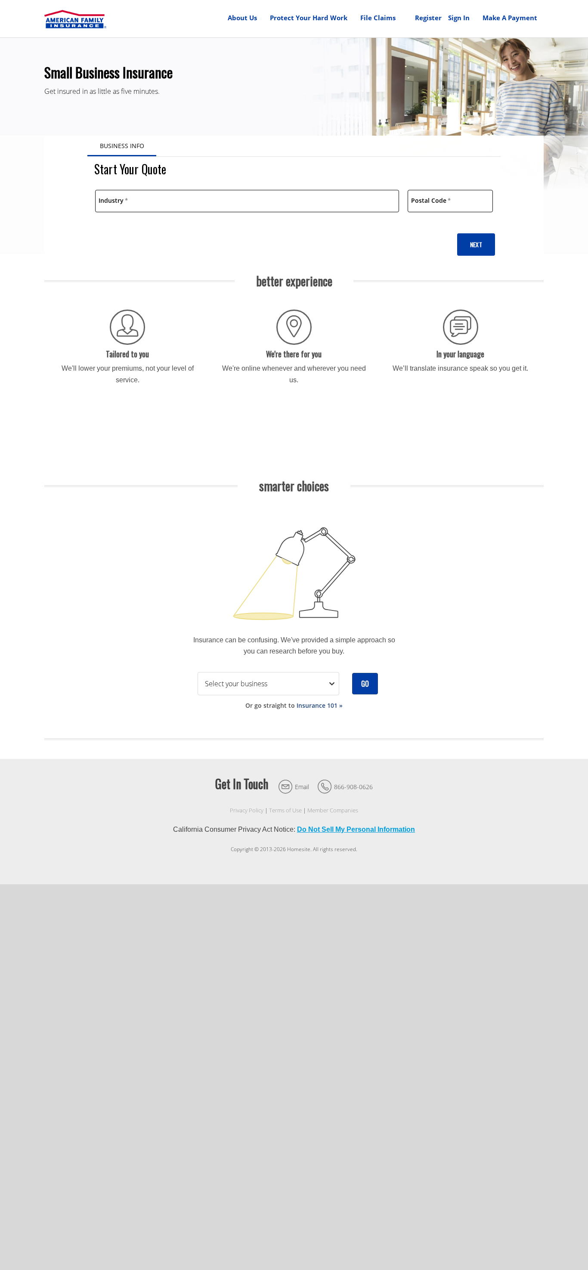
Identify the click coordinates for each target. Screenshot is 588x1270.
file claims (378, 17)
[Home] (75, 19)
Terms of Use (285, 810)
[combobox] (247, 201)
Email (302, 787)
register (428, 17)
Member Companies (332, 810)
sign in (459, 17)
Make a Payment (510, 17)
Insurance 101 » (320, 705)
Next (476, 244)
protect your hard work (308, 17)
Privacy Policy (246, 810)
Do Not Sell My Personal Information (356, 829)
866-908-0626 (353, 787)
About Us (242, 17)
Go (365, 683)
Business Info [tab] (122, 146)
